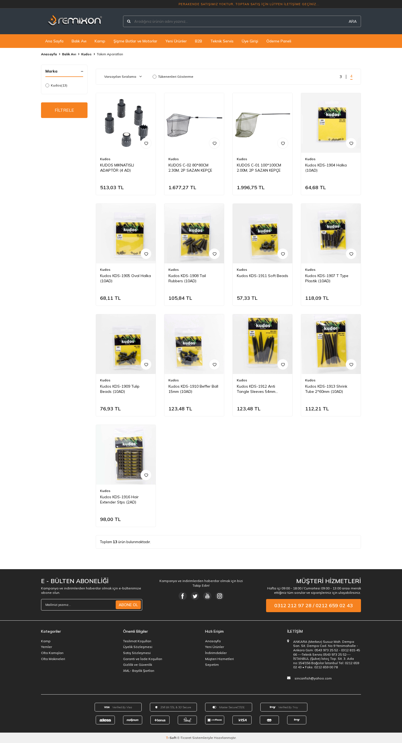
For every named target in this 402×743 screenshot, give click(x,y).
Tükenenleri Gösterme (175, 76)
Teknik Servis (222, 41)
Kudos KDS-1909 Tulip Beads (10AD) (119, 389)
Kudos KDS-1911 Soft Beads (262, 275)
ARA (353, 21)
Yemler (46, 647)
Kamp (100, 41)
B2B (198, 41)
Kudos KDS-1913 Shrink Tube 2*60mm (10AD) (326, 389)
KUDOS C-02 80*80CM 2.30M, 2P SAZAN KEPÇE (190, 168)
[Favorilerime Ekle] (146, 143)
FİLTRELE (64, 110)
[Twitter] (195, 596)
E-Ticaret (184, 738)
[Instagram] (219, 596)
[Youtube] (207, 596)
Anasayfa (49, 54)
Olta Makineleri (53, 659)
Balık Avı (79, 41)
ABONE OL (128, 604)
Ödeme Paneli (278, 41)
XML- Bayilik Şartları (138, 671)
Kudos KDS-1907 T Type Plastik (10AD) (326, 278)
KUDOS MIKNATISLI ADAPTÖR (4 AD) (117, 168)
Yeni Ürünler (176, 41)
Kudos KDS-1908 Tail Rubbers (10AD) (187, 278)
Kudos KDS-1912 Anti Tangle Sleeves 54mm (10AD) (256, 389)
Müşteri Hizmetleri (219, 659)
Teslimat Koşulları (137, 641)
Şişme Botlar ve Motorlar (135, 41)
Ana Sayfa (54, 41)
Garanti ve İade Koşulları (142, 659)
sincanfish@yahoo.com (313, 678)
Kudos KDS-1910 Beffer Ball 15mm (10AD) (193, 389)
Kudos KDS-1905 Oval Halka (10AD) (125, 278)
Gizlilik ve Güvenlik (137, 665)
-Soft (171, 738)
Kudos (86, 54)
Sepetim (212, 665)
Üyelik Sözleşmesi (137, 647)
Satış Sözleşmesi (137, 653)
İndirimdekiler (216, 653)
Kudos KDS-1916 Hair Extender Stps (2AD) (119, 499)
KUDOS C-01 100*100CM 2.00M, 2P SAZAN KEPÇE (259, 168)
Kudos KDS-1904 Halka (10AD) (326, 168)
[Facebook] (183, 596)
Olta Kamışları (52, 653)
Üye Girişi (250, 41)
